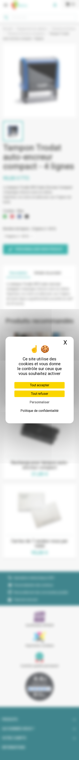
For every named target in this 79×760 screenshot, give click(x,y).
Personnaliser (39, 402)
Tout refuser (39, 394)
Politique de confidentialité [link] (39, 411)
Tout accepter (39, 385)
